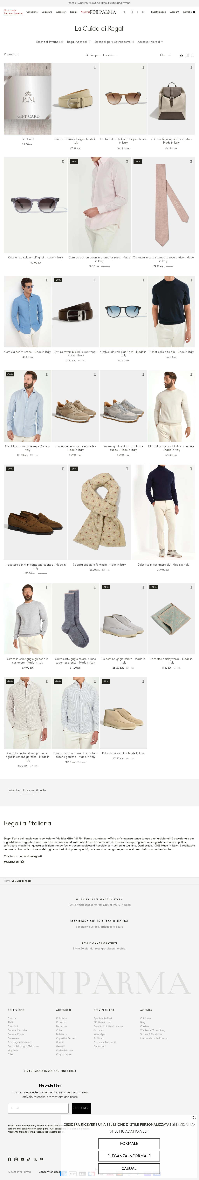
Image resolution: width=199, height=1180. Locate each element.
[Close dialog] (194, 1118)
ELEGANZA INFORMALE (129, 1156)
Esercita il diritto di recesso (108, 1026)
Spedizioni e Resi (103, 1018)
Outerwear (14, 1038)
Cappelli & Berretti (66, 1038)
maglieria (24, 845)
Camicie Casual (16, 1034)
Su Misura (99, 1038)
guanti (142, 842)
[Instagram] (16, 1159)
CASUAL (129, 1168)
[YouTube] (22, 1159)
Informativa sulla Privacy (153, 1038)
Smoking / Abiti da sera (20, 1042)
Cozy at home (63, 1054)
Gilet (10, 1054)
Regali (73, 12)
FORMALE (129, 1143)
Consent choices (49, 1172)
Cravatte (61, 1022)
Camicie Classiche (17, 1030)
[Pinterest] (41, 1159)
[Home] (103, 11)
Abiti (10, 1022)
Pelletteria (61, 1034)
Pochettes (61, 1026)
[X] (35, 1159)
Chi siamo (145, 1018)
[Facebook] (9, 1159)
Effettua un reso (102, 1022)
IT (143, 12)
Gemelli (60, 1046)
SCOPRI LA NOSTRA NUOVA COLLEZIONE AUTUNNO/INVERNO (99, 3)
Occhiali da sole (64, 1051)
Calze (59, 1030)
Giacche (12, 1018)
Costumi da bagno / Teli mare (23, 1046)
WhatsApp (99, 1034)
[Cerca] (124, 12)
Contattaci (100, 1046)
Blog (142, 1022)
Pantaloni (13, 1026)
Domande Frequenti (105, 1042)
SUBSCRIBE (81, 1108)
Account (98, 1030)
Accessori (61, 12)
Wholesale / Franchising (152, 1030)
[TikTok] (29, 1159)
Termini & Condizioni (151, 1034)
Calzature (47, 12)
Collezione (32, 12)
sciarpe (130, 842)
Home (7, 881)
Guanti (60, 1042)
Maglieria (13, 1051)
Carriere (144, 1026)
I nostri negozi (158, 12)
